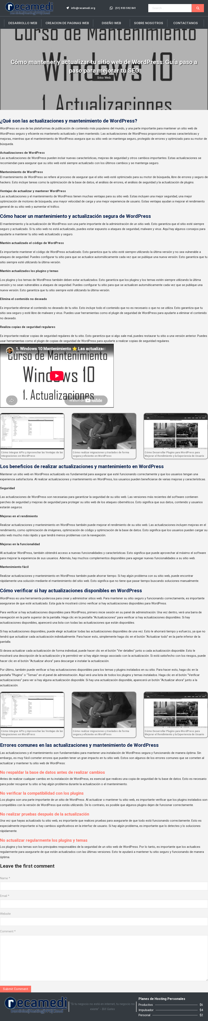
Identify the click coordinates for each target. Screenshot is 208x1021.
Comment (8, 931)
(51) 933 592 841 (125, 8)
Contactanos (185, 23)
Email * (4, 896)
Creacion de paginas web (67, 23)
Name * (5, 878)
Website (5, 914)
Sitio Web (104, 78)
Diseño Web (111, 23)
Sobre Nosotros (148, 23)
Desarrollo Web (22, 23)
